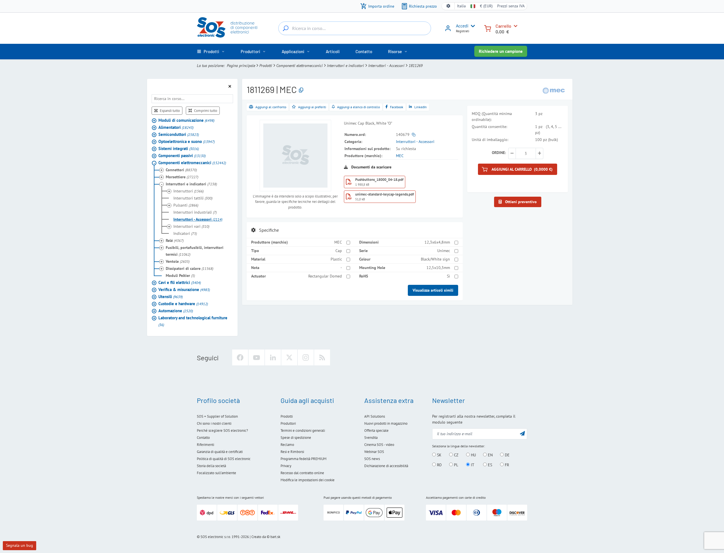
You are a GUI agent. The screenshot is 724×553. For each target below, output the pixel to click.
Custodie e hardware (183, 303)
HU (473, 454)
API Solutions (374, 416)
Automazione (175, 310)
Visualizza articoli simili (433, 290)
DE (507, 454)
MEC (400, 155)
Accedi (462, 26)
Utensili (170, 296)
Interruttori (188, 191)
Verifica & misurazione (184, 289)
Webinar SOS (374, 451)
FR (506, 464)
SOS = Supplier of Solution (217, 416)
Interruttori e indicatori (345, 65)
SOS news (372, 458)
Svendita (371, 437)
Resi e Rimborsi (292, 451)
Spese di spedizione (296, 437)
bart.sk (275, 536)
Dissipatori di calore (189, 268)
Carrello (503, 26)
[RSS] (322, 357)
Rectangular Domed (325, 276)
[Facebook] (240, 357)
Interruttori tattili (192, 198)
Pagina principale (241, 65)
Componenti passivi (182, 155)
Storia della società (211, 465)
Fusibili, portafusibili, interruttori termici (194, 251)
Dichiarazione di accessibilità (386, 465)
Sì (448, 276)
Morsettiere (182, 176)
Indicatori (185, 233)
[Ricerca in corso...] (285, 28)
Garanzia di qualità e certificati (220, 451)
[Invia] (522, 433)
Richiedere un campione (501, 51)
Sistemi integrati (178, 148)
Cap (338, 250)
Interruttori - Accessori (386, 65)
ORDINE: (499, 152)
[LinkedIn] (273, 357)
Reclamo (287, 444)
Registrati (462, 31)
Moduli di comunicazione (186, 120)
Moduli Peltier (180, 275)
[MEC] (554, 89)
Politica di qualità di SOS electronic (224, 458)
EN (490, 454)
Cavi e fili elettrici (179, 282)
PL (455, 464)
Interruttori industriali (195, 212)
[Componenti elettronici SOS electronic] (230, 27)
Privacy (286, 465)
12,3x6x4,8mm (437, 242)
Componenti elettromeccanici (299, 65)
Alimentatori (175, 127)
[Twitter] (289, 357)
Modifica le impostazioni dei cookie (308, 480)
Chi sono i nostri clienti (214, 423)
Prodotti (265, 65)
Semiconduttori (178, 134)
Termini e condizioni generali (303, 430)
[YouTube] (256, 357)
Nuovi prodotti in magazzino (386, 423)
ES (489, 464)
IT (472, 464)
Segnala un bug (19, 545)
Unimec (443, 250)
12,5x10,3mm (438, 267)
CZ (455, 454)
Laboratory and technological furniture (192, 321)
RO (439, 464)
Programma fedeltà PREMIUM (303, 458)
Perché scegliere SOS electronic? (222, 430)
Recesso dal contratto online (302, 472)
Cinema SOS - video (379, 444)
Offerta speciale (376, 430)
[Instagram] (306, 357)
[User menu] (471, 26)
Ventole (177, 261)
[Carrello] (487, 28)
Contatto (203, 437)
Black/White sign (435, 259)
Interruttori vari (191, 226)
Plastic (336, 259)
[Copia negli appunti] (301, 90)
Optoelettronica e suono (186, 141)
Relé (175, 240)
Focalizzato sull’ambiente (216, 472)
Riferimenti (205, 444)
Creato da (258, 536)
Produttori (288, 423)
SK (438, 454)
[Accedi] (448, 30)
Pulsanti (185, 205)
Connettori (181, 169)
